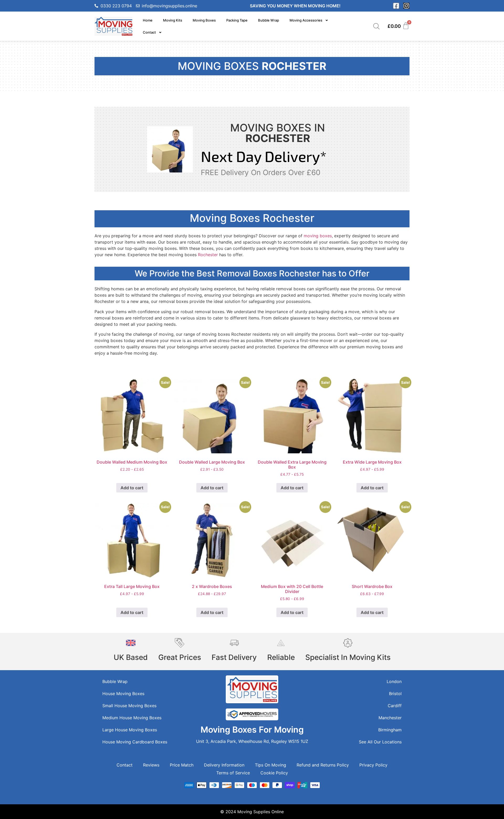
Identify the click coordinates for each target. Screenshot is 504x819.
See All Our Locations (380, 741)
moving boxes (318, 235)
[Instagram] (406, 6)
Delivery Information (224, 765)
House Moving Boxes (123, 693)
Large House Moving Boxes (129, 729)
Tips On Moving (270, 765)
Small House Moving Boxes (129, 705)
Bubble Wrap (268, 20)
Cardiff (395, 705)
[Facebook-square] (396, 6)
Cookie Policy (274, 772)
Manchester (390, 717)
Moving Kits (172, 20)
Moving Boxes (204, 20)
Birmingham (390, 729)
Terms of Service (233, 772)
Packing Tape (237, 20)
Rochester (208, 254)
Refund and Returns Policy (323, 765)
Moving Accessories (306, 20)
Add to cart (131, 487)
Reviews (151, 765)
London (394, 681)
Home (148, 20)
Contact (149, 32)
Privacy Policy (373, 765)
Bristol (395, 693)
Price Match (181, 765)
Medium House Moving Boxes (131, 717)
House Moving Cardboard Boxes (134, 741)
